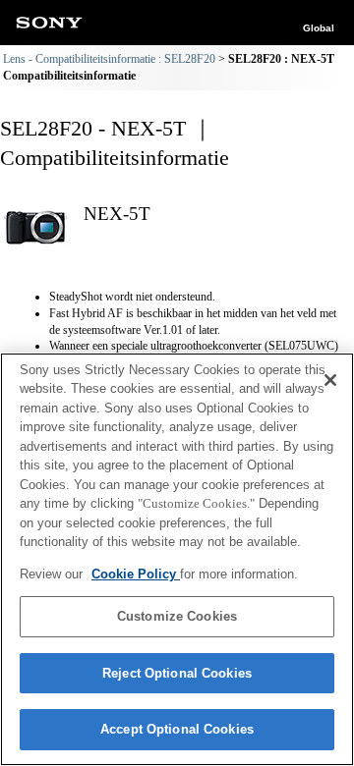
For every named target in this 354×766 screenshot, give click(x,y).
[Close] (330, 380)
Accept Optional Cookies (177, 729)
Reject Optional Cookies (177, 673)
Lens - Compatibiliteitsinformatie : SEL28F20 (109, 59)
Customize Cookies (177, 616)
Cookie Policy (135, 574)
